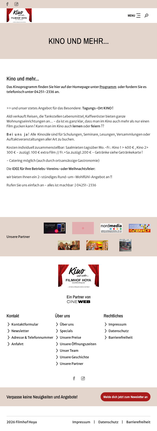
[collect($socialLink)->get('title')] (7, 4)
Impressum (81, 422)
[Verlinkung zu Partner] (55, 228)
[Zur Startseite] (35, 15)
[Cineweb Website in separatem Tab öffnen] (79, 301)
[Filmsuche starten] (146, 15)
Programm (108, 87)
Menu (131, 15)
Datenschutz (108, 422)
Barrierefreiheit (138, 422)
